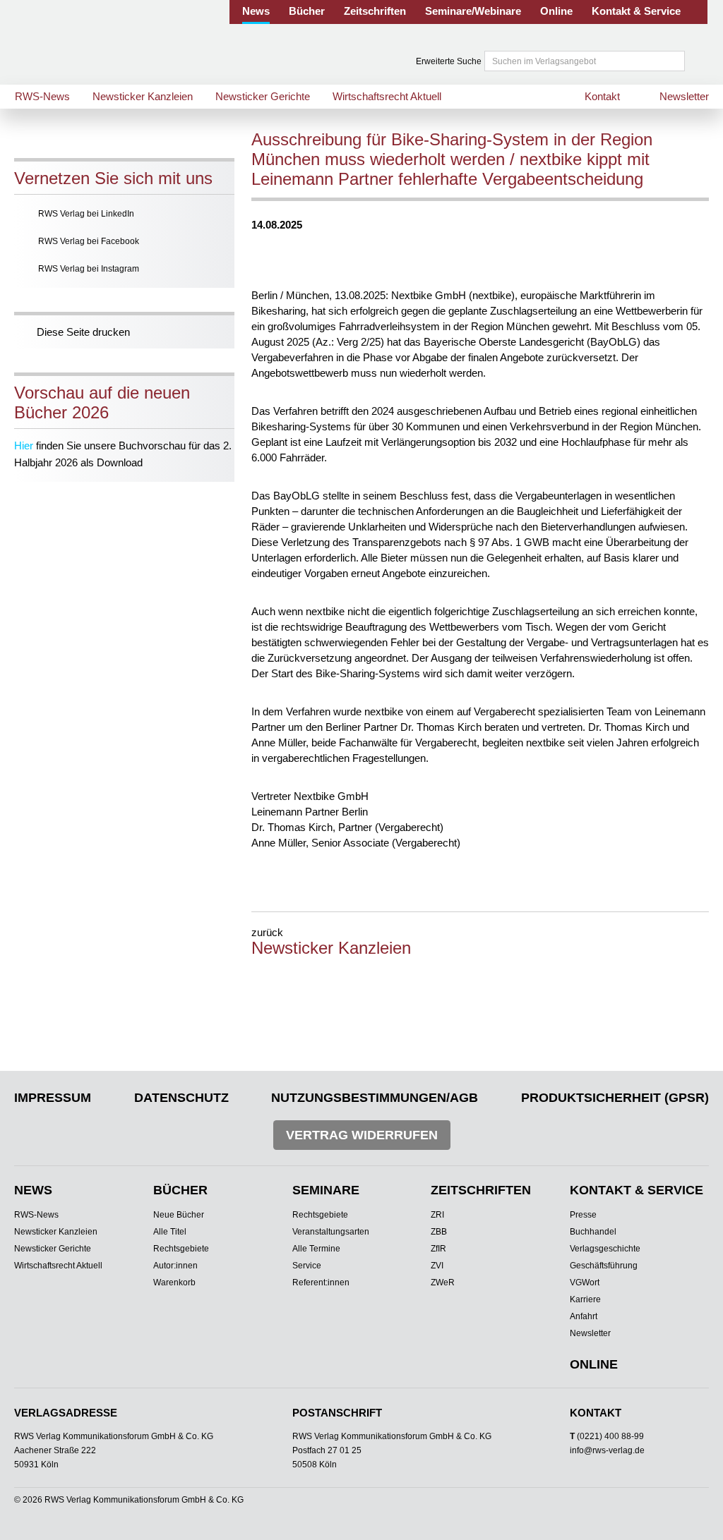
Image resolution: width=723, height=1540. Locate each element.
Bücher (307, 11)
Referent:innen (320, 1282)
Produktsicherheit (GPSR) (615, 1098)
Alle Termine (316, 1249)
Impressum (52, 1098)
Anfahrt (583, 1316)
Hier (23, 445)
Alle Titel (169, 1232)
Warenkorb (174, 1282)
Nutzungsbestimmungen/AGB (374, 1098)
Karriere (585, 1299)
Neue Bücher (178, 1215)
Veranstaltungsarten (330, 1232)
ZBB (439, 1232)
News (256, 11)
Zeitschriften (375, 11)
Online (556, 11)
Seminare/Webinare (473, 11)
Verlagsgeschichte (605, 1249)
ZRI (437, 1215)
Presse (583, 1215)
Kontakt (602, 96)
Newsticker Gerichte (262, 96)
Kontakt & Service (636, 11)
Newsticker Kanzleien (142, 96)
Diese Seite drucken (83, 332)
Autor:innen (175, 1266)
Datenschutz (181, 1098)
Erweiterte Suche (449, 61)
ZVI (437, 1266)
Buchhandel (593, 1232)
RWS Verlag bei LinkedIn (86, 214)
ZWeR (443, 1282)
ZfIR (438, 1249)
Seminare (325, 1190)
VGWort (584, 1282)
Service (306, 1266)
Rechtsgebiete (181, 1249)
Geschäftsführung (604, 1266)
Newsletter (684, 96)
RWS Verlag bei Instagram (88, 269)
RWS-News (42, 96)
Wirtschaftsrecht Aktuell (387, 96)
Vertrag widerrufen (362, 1135)
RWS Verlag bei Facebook (88, 241)
